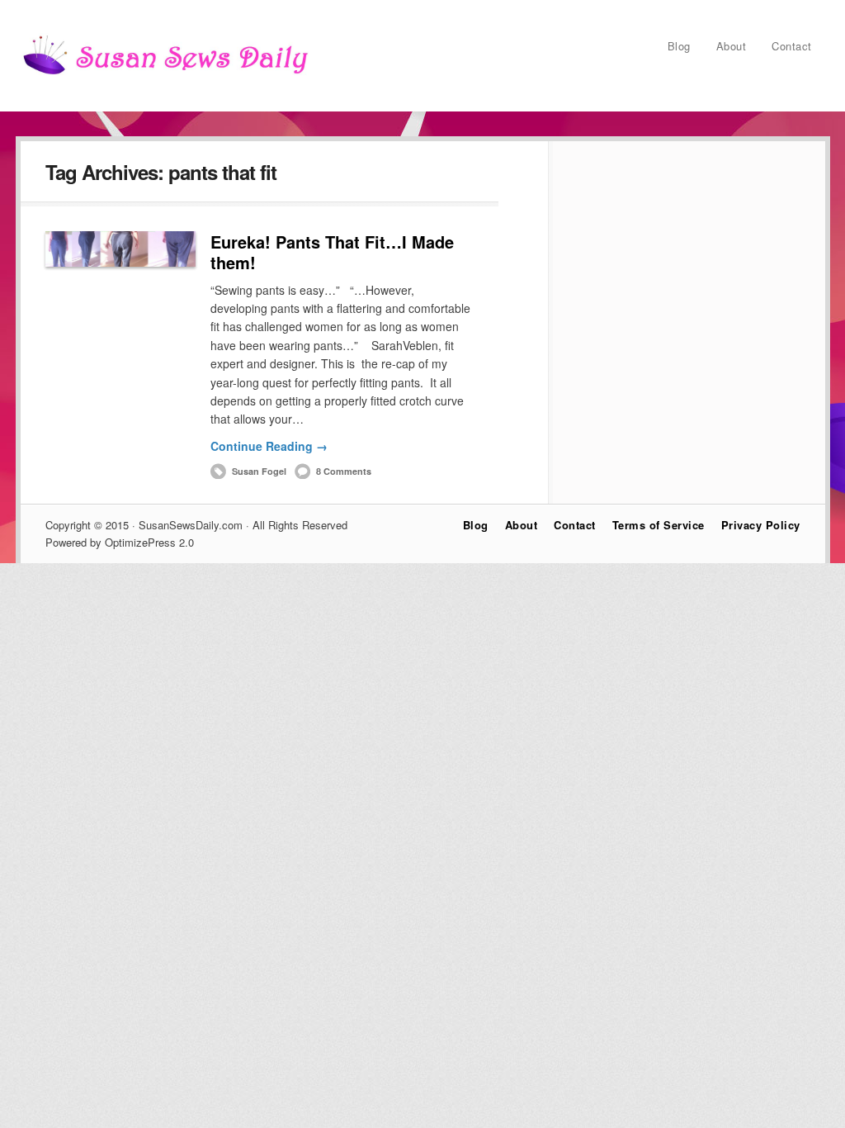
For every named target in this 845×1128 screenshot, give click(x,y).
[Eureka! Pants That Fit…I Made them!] (120, 249)
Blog (679, 46)
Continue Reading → (269, 446)
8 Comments (343, 471)
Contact (792, 46)
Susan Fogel (259, 471)
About (731, 46)
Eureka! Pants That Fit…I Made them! (332, 252)
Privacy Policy (760, 525)
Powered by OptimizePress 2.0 (119, 542)
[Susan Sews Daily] (165, 73)
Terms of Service (658, 525)
